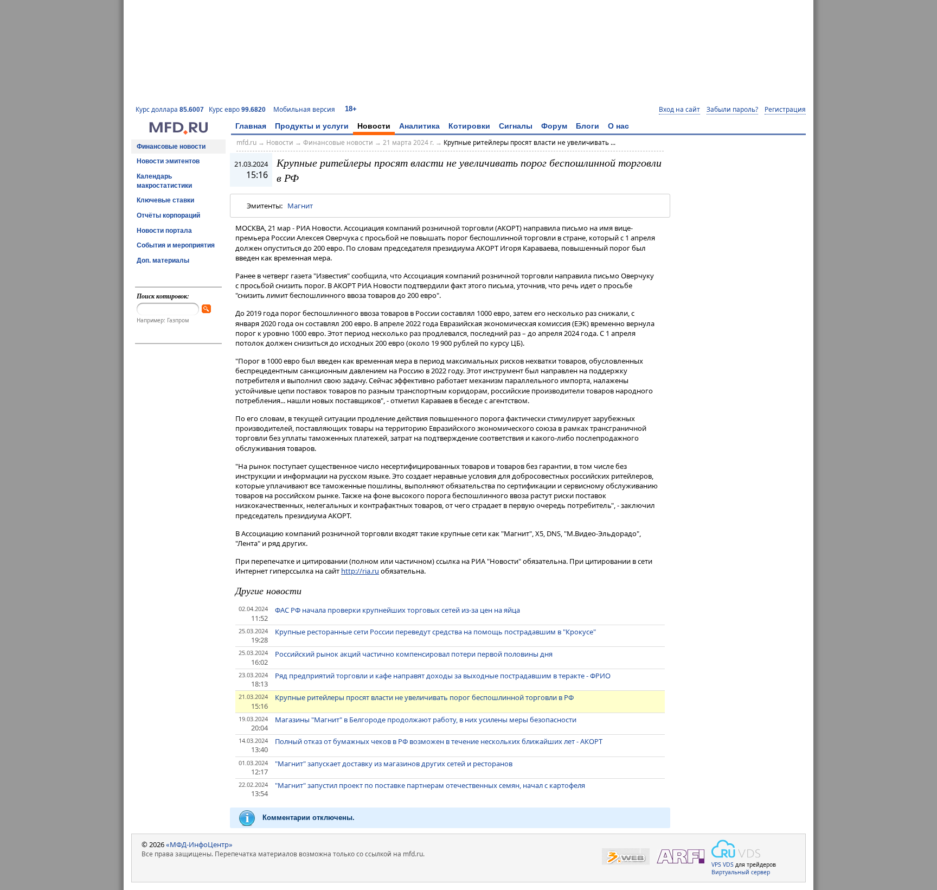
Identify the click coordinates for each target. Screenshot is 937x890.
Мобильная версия (304, 109)
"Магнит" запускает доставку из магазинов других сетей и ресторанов (393, 763)
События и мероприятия (176, 245)
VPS (716, 864)
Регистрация (785, 109)
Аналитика (419, 126)
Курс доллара (170, 109)
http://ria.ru (360, 571)
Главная (250, 126)
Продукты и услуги (312, 126)
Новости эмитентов (168, 161)
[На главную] (178, 132)
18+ (351, 109)
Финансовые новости (171, 146)
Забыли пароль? (732, 109)
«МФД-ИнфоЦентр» (199, 844)
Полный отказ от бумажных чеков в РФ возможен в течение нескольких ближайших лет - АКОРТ (438, 741)
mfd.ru (246, 142)
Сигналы (515, 126)
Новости (373, 126)
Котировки (469, 126)
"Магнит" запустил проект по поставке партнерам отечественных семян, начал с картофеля (430, 785)
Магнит (300, 206)
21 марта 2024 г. (408, 142)
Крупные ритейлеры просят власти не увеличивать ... (529, 142)
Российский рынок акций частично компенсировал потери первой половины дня (414, 654)
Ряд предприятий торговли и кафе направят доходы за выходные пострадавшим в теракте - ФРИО (443, 676)
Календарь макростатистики (164, 181)
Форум (554, 126)
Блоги (587, 126)
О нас (618, 126)
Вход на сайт (679, 109)
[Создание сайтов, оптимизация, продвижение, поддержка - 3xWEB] (626, 856)
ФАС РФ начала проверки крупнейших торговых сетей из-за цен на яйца (397, 610)
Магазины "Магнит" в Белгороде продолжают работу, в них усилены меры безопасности (425, 719)
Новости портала (164, 230)
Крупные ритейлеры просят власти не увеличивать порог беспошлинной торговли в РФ (424, 697)
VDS (728, 864)
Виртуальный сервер (740, 872)
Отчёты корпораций (168, 215)
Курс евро (237, 109)
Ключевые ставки (165, 200)
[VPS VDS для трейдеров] (735, 849)
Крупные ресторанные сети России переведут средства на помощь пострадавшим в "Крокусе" (435, 632)
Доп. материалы (163, 260)
